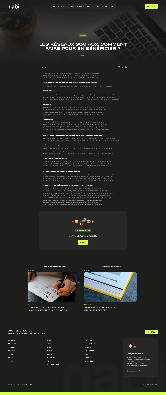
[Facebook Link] (125, 67)
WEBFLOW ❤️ (29, 384)
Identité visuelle (90, 344)
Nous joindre (109, 6)
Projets (71, 6)
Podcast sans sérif (53, 364)
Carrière (90, 6)
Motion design (89, 361)
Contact (83, 242)
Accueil (49, 340)
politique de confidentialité (150, 384)
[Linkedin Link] (119, 67)
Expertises (61, 6)
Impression (88, 347)
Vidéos (87, 357)
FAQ (48, 361)
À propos (80, 6)
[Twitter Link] (122, 67)
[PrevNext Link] (54, 287)
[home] (13, 6)
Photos (87, 354)
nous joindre (151, 6)
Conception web (90, 350)
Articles (100, 6)
